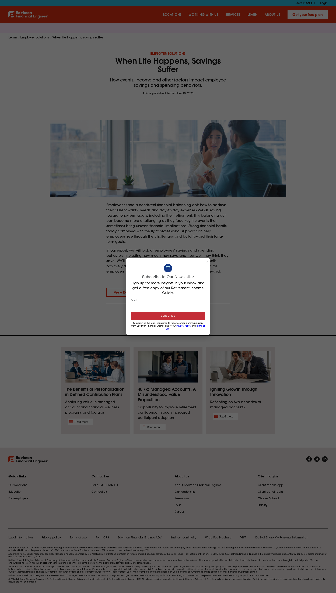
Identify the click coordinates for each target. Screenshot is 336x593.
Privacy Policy (183, 325)
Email (133, 300)
